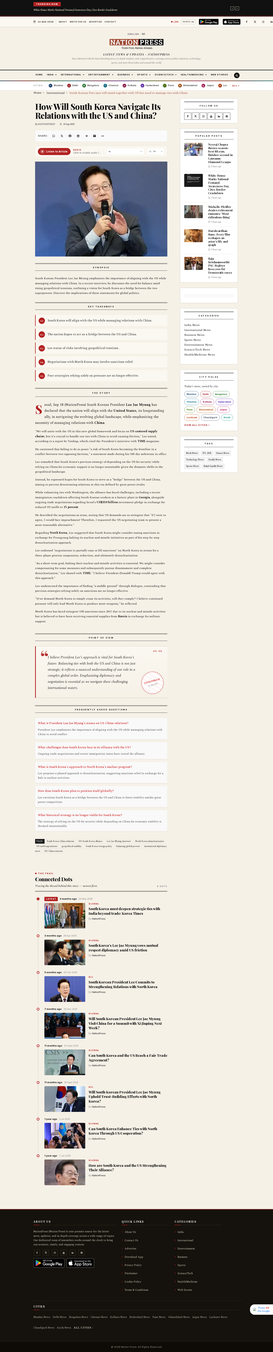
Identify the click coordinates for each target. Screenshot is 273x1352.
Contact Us (131, 1240)
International (185, 1240)
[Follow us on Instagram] (263, 22)
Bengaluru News (78, 1317)
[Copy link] (102, 136)
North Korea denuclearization (149, 841)
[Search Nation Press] (237, 75)
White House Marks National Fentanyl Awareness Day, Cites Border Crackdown (75, 10)
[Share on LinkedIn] (78, 136)
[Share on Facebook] (70, 136)
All (236, 85)
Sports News (192, 340)
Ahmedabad (206, 409)
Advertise (95, 21)
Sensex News (222, 453)
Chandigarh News (43, 1328)
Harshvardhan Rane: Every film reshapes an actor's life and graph (219, 238)
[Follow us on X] (255, 22)
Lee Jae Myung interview (119, 841)
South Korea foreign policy (99, 846)
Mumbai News (41, 1317)
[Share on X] (61, 136)
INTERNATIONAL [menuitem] (71, 74)
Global (94, 904)
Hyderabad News (139, 1317)
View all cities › (196, 425)
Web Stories (185, 1290)
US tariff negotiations (46, 846)
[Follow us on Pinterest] (226, 116)
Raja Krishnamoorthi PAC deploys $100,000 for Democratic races (220, 265)
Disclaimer (131, 1273)
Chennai (191, 401)
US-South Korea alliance (91, 841)
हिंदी (143, 34)
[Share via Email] (94, 136)
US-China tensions (53, 851)
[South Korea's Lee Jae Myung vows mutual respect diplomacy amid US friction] (64, 952)
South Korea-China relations (60, 841)
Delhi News (59, 1317)
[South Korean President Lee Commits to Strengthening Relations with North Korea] (64, 989)
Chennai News (99, 1317)
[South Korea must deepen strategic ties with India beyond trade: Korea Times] (64, 916)
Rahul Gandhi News (213, 466)
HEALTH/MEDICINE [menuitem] (192, 74)
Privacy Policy (133, 1265)
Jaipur (223, 409)
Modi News (192, 453)
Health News (214, 459)
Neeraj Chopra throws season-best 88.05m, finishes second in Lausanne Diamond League (220, 153)
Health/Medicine (187, 1282)
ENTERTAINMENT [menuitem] (99, 74)
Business (182, 1257)
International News (197, 330)
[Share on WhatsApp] (53, 136)
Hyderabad (224, 401)
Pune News (158, 1317)
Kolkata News (118, 1317)
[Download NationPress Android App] (209, 22)
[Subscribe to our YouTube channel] (211, 116)
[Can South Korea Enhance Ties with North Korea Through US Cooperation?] (64, 1136)
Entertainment (186, 1249)
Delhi (206, 394)
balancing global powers (128, 846)
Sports (182, 1265)
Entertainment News (198, 345)
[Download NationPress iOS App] (232, 22)
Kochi (227, 417)
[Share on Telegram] (86, 136)
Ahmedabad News (179, 1317)
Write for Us (78, 21)
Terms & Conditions (136, 1290)
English (133, 34)
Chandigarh (210, 417)
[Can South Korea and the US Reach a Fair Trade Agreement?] (64, 1062)
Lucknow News (218, 1317)
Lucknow (192, 417)
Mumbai (191, 394)
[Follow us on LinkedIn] (218, 116)
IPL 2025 (206, 453)
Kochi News (64, 1328)
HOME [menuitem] (39, 74)
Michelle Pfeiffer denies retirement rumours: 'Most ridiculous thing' (220, 212)
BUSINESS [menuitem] (124, 74)
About (63, 21)
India (181, 1232)
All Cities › (83, 1328)
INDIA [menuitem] (50, 74)
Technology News (195, 459)
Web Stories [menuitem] (219, 74)
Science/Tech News (197, 349)
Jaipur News (199, 1317)
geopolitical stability (72, 846)
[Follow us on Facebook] (247, 22)
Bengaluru (221, 394)
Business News (194, 335)
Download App (134, 1257)
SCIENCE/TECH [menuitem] (164, 74)
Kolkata (207, 401)
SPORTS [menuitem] (142, 74)
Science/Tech (185, 1273)
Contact (110, 21)
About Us (130, 1232)
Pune (190, 409)
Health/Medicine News (199, 354)
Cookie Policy (133, 1282)
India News (192, 325)
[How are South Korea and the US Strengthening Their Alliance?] (64, 1172)
